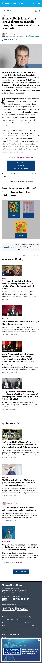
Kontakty (5, 617)
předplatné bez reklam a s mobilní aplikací (24, 174)
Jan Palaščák (12, 503)
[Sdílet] (36, 11)
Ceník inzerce (6, 629)
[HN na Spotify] (25, 599)
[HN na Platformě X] (14, 599)
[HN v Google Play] (9, 609)
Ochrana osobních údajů (24, 617)
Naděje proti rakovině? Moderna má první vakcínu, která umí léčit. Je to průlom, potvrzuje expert (19, 482)
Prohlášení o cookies (23, 620)
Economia (5, 623)
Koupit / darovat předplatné (10, 634)
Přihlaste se (29, 181)
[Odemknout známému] (39, 11)
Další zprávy (21, 572)
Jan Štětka (9, 34)
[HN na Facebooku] (16, 599)
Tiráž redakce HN (7, 620)
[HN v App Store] (22, 609)
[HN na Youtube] (28, 599)
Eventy (4, 637)
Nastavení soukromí (23, 623)
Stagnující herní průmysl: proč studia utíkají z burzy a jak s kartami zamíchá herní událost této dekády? (20, 547)
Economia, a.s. (15, 588)
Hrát (14, 215)
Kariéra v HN (6, 626)
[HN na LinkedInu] (22, 599)
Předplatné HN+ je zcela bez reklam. (30, 256)
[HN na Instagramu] (19, 599)
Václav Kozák (34, 66)
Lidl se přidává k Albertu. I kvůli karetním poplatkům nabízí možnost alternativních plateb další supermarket (21, 445)
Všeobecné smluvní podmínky (26, 626)
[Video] (3, 274)
